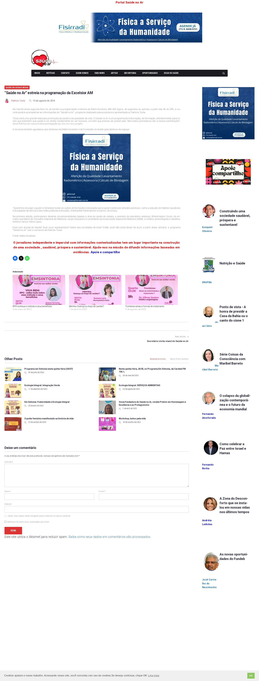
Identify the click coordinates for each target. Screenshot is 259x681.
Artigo (114, 73)
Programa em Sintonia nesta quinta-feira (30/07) (48, 369)
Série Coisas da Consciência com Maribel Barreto (232, 359)
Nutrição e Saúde (232, 263)
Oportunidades (150, 73)
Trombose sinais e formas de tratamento (144, 306)
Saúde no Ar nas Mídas (17, 87)
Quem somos (82, 73)
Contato (65, 73)
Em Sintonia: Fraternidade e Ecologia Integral (47, 402)
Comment (8, 462)
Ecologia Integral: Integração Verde (42, 385)
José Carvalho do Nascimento (209, 583)
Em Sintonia (130, 73)
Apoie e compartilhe (105, 252)
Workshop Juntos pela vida (132, 418)
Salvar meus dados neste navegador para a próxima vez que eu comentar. (39, 516)
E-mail (102, 491)
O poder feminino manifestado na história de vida (49, 418)
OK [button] (251, 675)
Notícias (50, 73)
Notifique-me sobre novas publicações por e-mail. (28, 522)
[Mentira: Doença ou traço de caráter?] (95, 290)
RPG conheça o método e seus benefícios (32, 306)
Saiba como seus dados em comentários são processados (109, 537)
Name (7, 491)
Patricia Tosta (18, 100)
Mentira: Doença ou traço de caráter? (86, 306)
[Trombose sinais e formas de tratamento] (152, 290)
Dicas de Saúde (171, 73)
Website (7, 504)
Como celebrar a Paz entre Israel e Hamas (233, 448)
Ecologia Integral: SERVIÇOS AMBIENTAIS (139, 385)
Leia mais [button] (153, 675)
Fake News (100, 73)
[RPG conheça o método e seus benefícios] (39, 290)
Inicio (37, 73)
